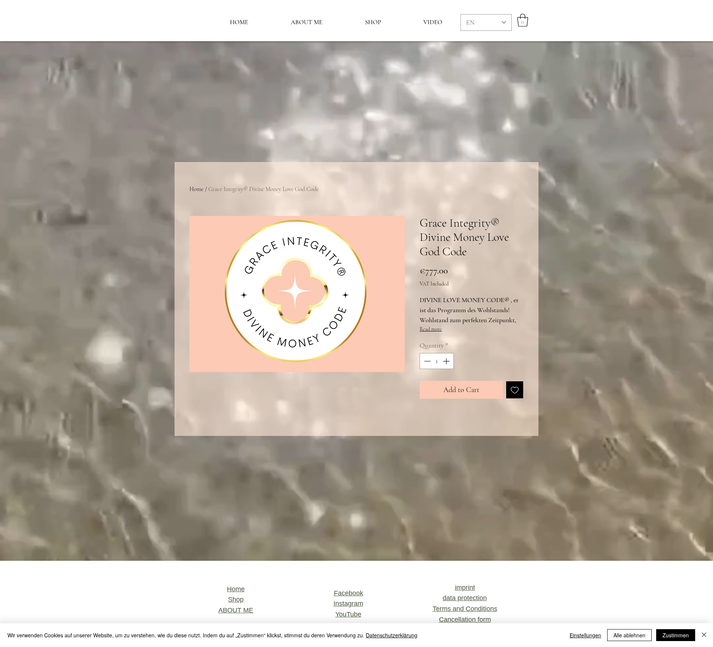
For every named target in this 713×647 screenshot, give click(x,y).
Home (196, 189)
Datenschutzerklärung (391, 635)
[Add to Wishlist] (515, 390)
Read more (431, 329)
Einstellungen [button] (585, 635)
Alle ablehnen (629, 635)
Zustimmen (675, 635)
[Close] (704, 635)
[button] (522, 20)
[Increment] (447, 361)
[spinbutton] (436, 361)
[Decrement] (426, 361)
